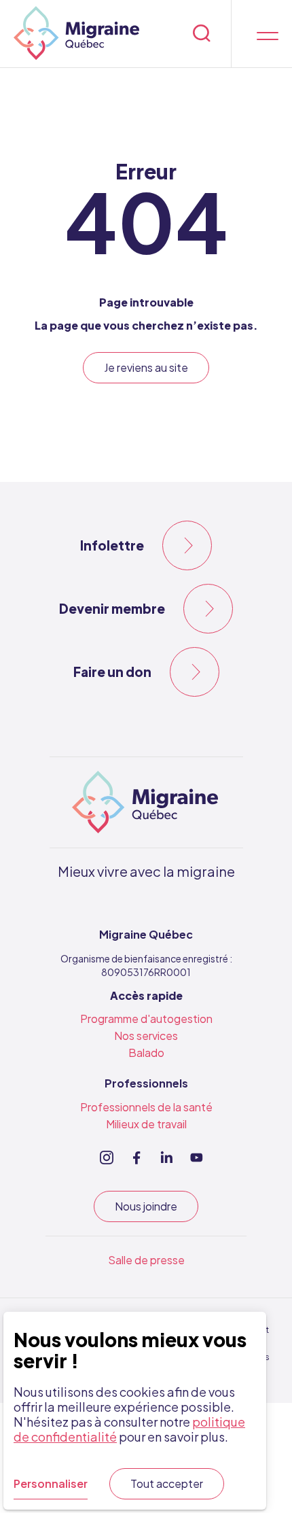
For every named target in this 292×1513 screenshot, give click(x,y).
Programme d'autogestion (146, 1018)
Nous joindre (146, 1206)
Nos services (146, 1035)
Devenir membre (112, 608)
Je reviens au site (146, 367)
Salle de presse (146, 1260)
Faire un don (112, 671)
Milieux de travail (146, 1124)
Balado (146, 1052)
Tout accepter (166, 1483)
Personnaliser (51, 1483)
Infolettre (112, 545)
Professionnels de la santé (146, 1107)
